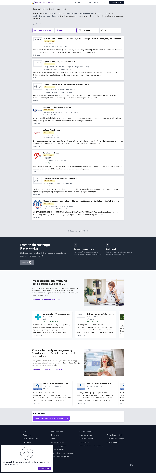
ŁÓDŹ (39, 23)
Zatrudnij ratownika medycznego (63, 453)
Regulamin (27, 435)
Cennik (53, 439)
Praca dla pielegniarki (114, 435)
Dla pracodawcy (92, 2)
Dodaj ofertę (55, 435)
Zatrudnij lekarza (57, 442)
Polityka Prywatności (30, 439)
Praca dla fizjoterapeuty (115, 439)
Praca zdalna (84, 442)
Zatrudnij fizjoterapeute (60, 457)
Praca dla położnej (86, 439)
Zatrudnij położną (57, 449)
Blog (103, 2)
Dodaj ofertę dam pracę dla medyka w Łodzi (51, 418)
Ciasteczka (27, 442)
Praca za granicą (113, 442)
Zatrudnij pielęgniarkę (59, 446)
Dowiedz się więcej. (10, 464)
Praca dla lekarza (85, 435)
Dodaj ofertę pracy (116, 2)
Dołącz (25, 262)
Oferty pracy (77, 2)
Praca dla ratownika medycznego (91, 446)
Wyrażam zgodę (44, 468)
